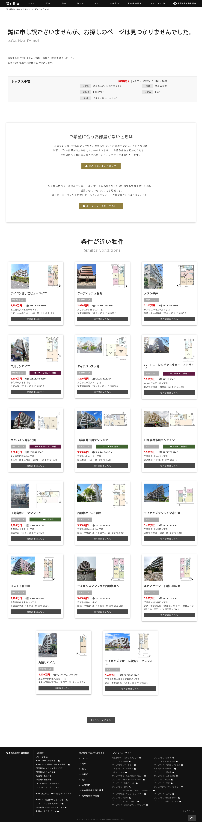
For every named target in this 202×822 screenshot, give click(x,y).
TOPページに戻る (101, 720)
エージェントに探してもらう (102, 206)
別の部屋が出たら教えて (103, 166)
